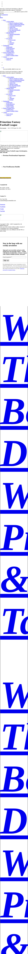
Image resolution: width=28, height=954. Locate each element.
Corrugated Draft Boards (15, 81)
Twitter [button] (2, 209)
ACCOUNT (9, 94)
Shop (4, 75)
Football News (9, 109)
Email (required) (7, 257)
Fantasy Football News (8, 108)
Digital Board (12, 87)
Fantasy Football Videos (12, 111)
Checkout (11, 98)
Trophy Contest (10, 106)
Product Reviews (10, 104)
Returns (11, 91)
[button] (1, 17)
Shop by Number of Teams (16, 78)
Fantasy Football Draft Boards (16, 80)
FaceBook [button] (2, 206)
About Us (8, 115)
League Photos (10, 105)
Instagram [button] (2, 204)
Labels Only (12, 83)
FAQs (10, 92)
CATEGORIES (10, 77)
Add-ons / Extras (13, 84)
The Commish (3, 128)
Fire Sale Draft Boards (14, 85)
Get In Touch (9, 114)
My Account (12, 95)
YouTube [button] (2, 211)
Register (11, 99)
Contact (5, 112)
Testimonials (6, 101)
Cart (10, 97)
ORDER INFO (10, 88)
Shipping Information (14, 90)
